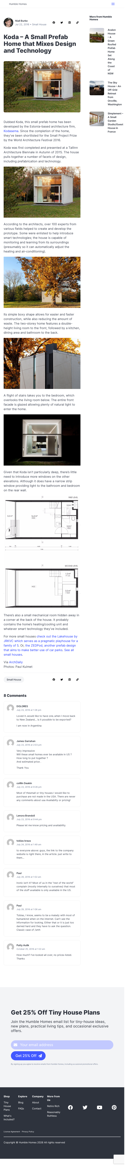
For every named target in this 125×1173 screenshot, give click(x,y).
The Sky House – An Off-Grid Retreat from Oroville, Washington (115, 93)
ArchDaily (16, 662)
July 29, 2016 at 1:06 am (29, 909)
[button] (113, 4)
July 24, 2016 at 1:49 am (29, 844)
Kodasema (11, 131)
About (35, 1102)
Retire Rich (53, 1106)
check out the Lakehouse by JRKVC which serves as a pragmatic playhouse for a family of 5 (41, 641)
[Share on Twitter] (62, 23)
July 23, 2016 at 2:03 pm (29, 744)
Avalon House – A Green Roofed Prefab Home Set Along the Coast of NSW (112, 51)
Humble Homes (18, 3)
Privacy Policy (28, 1131)
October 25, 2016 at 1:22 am (31, 949)
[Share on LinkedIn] (70, 23)
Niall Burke (21, 20)
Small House (39, 24)
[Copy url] (77, 23)
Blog (20, 1102)
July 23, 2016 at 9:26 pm (29, 787)
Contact (36, 1108)
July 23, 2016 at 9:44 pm (29, 819)
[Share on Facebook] (54, 23)
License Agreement (12, 1131)
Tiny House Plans (7, 1106)
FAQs (21, 1108)
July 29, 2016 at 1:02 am (29, 877)
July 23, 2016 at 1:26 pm (29, 710)
